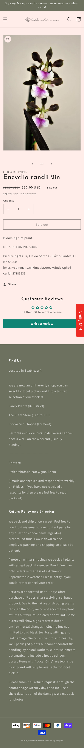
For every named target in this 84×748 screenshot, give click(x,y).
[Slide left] (32, 164)
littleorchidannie (36, 740)
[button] (5, 19)
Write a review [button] (42, 323)
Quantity (8, 200)
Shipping (7, 193)
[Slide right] (51, 164)
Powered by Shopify (54, 740)
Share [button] (12, 284)
